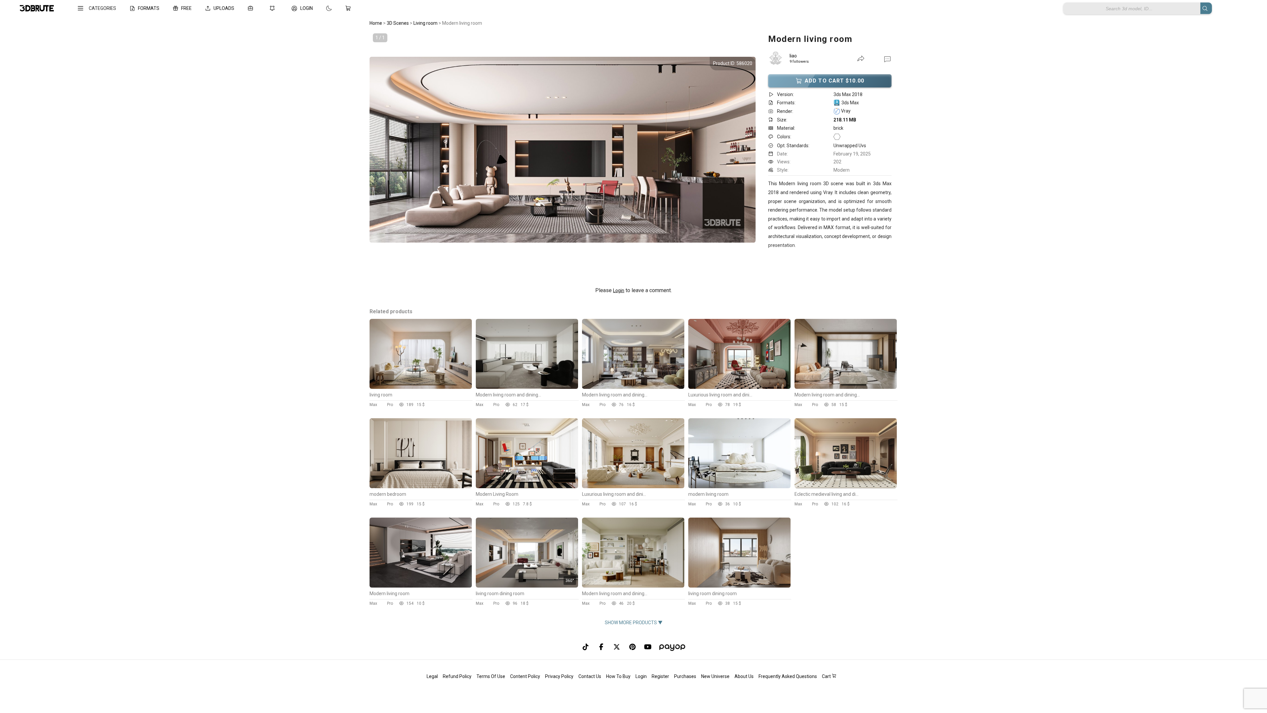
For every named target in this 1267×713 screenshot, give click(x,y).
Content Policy (525, 676)
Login (618, 290)
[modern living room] (739, 486)
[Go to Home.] (37, 8)
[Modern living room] (421, 586)
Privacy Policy (559, 676)
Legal (432, 676)
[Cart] (349, 8)
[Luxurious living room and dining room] (739, 387)
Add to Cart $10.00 (834, 81)
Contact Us (589, 676)
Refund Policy (457, 676)
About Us (744, 676)
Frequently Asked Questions (788, 676)
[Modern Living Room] (527, 486)
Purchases (685, 676)
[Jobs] (251, 8)
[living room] (421, 387)
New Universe (715, 676)
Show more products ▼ (634, 622)
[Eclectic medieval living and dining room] (846, 486)
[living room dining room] (527, 586)
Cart (827, 676)
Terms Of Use (490, 676)
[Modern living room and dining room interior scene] (527, 387)
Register (660, 676)
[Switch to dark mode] (322, 8)
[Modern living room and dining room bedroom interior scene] (633, 586)
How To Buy (618, 676)
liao (793, 55)
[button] (887, 59)
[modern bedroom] (421, 486)
